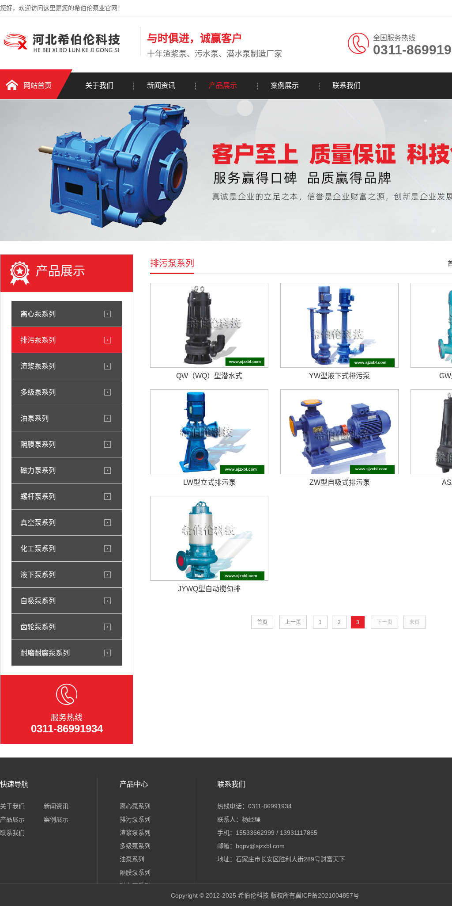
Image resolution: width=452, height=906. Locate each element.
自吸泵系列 (38, 601)
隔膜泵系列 (38, 444)
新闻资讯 (161, 85)
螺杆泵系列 (38, 496)
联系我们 (346, 85)
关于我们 (99, 85)
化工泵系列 (38, 548)
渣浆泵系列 (38, 366)
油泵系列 (34, 418)
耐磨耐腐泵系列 (45, 653)
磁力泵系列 (38, 470)
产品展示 (223, 85)
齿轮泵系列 (38, 627)
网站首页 (37, 85)
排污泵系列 (38, 340)
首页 (262, 622)
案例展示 (285, 85)
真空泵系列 (38, 522)
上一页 (293, 622)
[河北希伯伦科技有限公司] (68, 54)
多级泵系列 (38, 392)
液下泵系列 (38, 575)
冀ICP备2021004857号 (327, 895)
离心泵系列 (38, 314)
